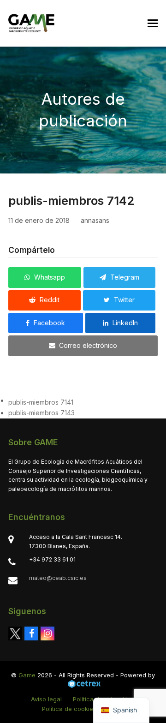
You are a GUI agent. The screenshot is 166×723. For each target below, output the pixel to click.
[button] (153, 23)
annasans (95, 220)
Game (27, 675)
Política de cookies (69, 708)
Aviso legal (46, 699)
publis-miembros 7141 (40, 402)
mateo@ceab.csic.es (58, 577)
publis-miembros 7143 (41, 413)
